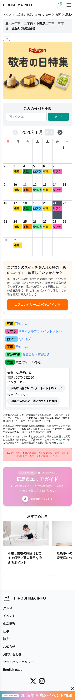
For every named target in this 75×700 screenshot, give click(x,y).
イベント (9, 615)
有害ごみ (44, 354)
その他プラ (26, 339)
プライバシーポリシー (18, 662)
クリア (58, 116)
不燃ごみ (21, 346)
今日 (49, 132)
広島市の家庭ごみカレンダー (33, 14)
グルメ (7, 608)
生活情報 (9, 623)
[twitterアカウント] (33, 681)
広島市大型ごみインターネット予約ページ (36, 388)
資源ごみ (28, 354)
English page (12, 669)
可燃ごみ (21, 323)
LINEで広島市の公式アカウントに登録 (34, 400)
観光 (6, 639)
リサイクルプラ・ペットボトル (40, 331)
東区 (58, 14)
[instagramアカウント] (42, 681)
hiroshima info (17, 5)
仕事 (6, 631)
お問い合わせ (12, 654)
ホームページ (61, 439)
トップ (7, 14)
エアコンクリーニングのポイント (37, 304)
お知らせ (9, 646)
